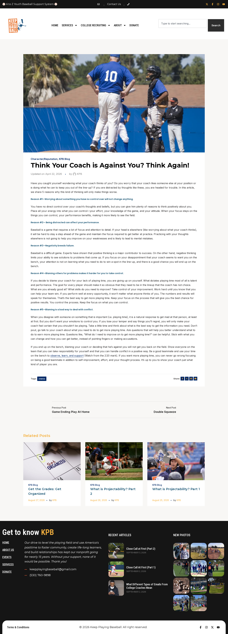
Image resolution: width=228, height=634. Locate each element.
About (118, 25)
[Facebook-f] (212, 4)
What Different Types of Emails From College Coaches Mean (147, 586)
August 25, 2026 (160, 500)
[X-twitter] (207, 4)
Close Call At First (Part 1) (141, 567)
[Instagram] (218, 4)
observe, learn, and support (67, 355)
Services (67, 25)
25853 (41, 379)
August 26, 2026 (98, 500)
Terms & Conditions (18, 627)
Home (54, 25)
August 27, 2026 (36, 500)
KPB (79, 173)
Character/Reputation (44, 159)
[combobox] (183, 23)
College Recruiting (93, 25)
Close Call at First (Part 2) (140, 548)
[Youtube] (223, 4)
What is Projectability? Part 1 (176, 489)
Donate (134, 25)
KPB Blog (64, 159)
